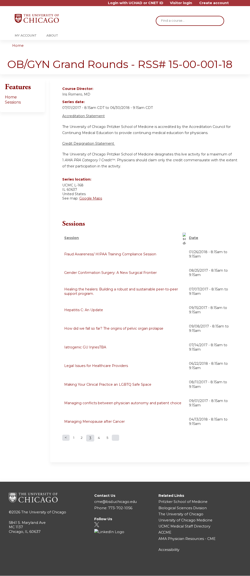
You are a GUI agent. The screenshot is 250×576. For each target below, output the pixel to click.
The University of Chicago (43, 512)
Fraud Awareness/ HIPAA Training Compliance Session (110, 254)
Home (18, 45)
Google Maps (90, 198)
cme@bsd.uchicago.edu (115, 501)
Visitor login (181, 3)
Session (71, 238)
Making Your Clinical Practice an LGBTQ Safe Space (107, 384)
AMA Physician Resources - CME (187, 539)
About (52, 35)
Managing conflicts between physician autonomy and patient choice (122, 403)
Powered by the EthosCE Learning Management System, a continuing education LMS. (225, 567)
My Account (26, 35)
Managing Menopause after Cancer (94, 421)
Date (193, 238)
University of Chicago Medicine (185, 520)
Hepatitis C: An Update (83, 310)
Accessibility (168, 549)
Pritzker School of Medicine (183, 501)
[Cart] (233, 4)
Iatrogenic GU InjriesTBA (85, 347)
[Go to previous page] (66, 438)
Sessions (13, 102)
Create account (214, 3)
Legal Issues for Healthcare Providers (96, 366)
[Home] (37, 18)
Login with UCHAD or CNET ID (135, 3)
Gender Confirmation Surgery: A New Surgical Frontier (110, 272)
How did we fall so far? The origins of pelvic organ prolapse (113, 328)
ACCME (164, 532)
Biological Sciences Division (182, 508)
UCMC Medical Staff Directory (184, 526)
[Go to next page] (115, 438)
